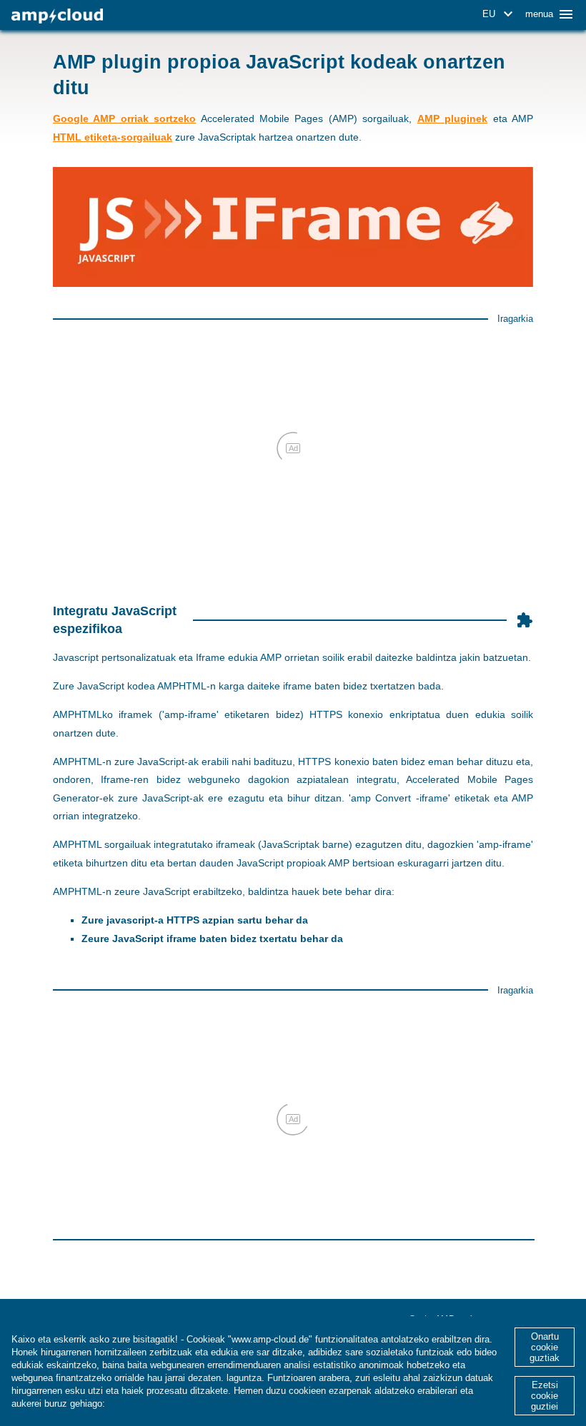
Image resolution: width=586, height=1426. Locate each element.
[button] (499, 14)
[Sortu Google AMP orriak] (57, 16)
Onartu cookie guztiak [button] (545, 1347)
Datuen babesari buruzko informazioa (191, 1403)
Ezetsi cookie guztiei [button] (544, 1396)
